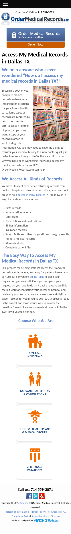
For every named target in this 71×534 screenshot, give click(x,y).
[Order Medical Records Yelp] (42, 496)
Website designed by (22, 520)
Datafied (23, 503)
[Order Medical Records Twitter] (35, 496)
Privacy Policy (38, 512)
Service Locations (40, 516)
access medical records (31, 195)
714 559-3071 (46, 12)
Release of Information (17, 512)
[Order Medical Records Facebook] (29, 496)
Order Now (35, 44)
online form (37, 277)
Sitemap (55, 516)
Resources (52, 512)
